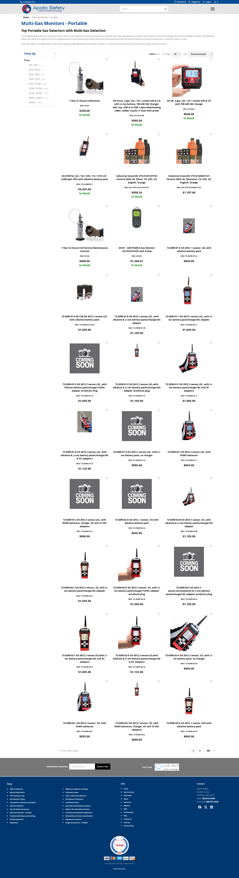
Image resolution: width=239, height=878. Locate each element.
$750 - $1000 (37, 83)
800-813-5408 (208, 798)
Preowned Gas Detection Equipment (78, 813)
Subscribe (102, 766)
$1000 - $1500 (38, 88)
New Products (129, 792)
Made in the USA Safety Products (77, 809)
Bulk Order (128, 795)
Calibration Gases (72, 792)
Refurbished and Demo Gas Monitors (79, 816)
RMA (125, 809)
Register (127, 806)
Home (126, 789)
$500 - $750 (37, 79)
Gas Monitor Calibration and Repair (23, 802)
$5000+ (35, 102)
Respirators (14, 823)
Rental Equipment (16, 819)
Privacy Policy (129, 826)
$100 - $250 (36, 69)
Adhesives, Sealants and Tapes (76, 789)
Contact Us (128, 819)
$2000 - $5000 (38, 97)
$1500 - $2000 (38, 93)
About (126, 799)
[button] (27, 1)
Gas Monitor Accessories (74, 799)
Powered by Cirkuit (119, 869)
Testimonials (128, 812)
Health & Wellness (16, 806)
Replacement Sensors (73, 819)
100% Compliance (16, 789)
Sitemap (127, 822)
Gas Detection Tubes (17, 799)
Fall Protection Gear (17, 796)
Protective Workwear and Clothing (22, 816)
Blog (125, 816)
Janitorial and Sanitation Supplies (77, 806)
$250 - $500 (36, 74)
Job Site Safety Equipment (19, 809)
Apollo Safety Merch (17, 792)
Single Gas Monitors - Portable (76, 823)
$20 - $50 (35, 65)
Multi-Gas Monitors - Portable (21, 813)
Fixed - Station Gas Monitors (75, 796)
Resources (127, 802)
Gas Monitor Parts (72, 802)
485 (208, 750)
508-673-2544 (212, 801)
